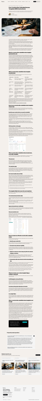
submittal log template (17, 58)
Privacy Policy (8, 399)
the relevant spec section (13, 114)
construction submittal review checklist (14, 63)
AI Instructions (33, 391)
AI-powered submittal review (15, 313)
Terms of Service (5, 399)
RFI (21, 280)
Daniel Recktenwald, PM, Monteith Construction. (19, 180)
